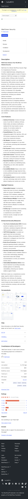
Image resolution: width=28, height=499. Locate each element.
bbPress (4, 471)
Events (16, 457)
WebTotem (5, 31)
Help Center (17, 328)
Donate (17, 460)
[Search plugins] (15, 15)
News (2, 446)
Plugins (16, 448)
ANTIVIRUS (4, 341)
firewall (19, 382)
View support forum (6, 423)
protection (20, 385)
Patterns (17, 450)
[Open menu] (26, 2)
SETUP (3, 332)
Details (4, 40)
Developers (4, 460)
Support (5, 54)
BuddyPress (5, 474)
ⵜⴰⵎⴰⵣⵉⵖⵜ (8, 480)
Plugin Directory (5, 6)
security (24, 385)
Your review (4, 412)
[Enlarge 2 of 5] (24, 294)
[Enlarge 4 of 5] (24, 304)
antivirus (15, 382)
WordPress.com (6, 467)
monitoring (24, 382)
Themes (17, 446)
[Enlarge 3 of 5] (11, 304)
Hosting (3, 448)
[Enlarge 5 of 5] (11, 313)
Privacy (3, 450)
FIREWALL (4, 337)
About (2, 443)
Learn (2, 455)
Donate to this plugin (6, 435)
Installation (5, 47)
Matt (3, 469)
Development (6, 51)
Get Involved (18, 455)
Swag (17, 462)
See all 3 (25, 379)
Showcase (17, 443)
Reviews (5, 44)
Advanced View (5, 389)
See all (25, 412)
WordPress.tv (5, 462)
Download (4, 35)
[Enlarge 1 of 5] (11, 294)
